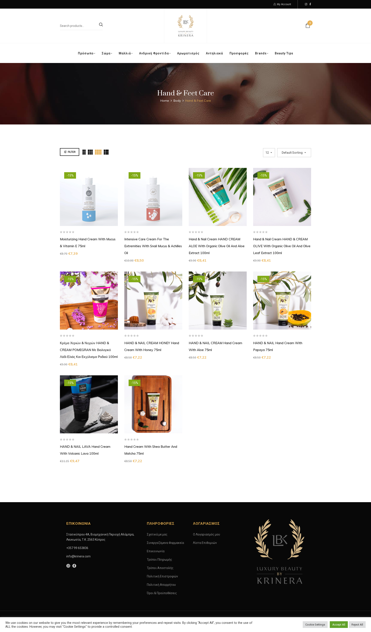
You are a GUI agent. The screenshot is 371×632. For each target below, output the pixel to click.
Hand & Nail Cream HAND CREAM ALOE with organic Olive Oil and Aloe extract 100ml (217, 246)
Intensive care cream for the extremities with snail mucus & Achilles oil (153, 246)
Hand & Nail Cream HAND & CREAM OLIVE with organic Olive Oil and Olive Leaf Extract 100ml (281, 246)
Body (177, 101)
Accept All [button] (338, 624)
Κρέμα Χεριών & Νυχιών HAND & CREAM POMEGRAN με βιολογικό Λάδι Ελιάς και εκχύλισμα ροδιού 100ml (89, 350)
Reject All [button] (357, 624)
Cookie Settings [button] (315, 624)
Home (164, 101)
